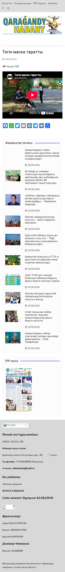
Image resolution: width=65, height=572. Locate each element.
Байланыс (53, 3)
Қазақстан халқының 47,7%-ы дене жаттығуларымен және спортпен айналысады (42, 259)
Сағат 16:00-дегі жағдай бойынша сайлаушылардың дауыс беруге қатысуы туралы (42, 278)
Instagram (8, 8)
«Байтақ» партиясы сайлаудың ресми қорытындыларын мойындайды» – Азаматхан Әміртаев (42, 200)
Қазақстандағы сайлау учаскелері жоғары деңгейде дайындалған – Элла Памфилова (41, 338)
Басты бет (7, 3)
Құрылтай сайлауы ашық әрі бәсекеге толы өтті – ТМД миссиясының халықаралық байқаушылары (41, 240)
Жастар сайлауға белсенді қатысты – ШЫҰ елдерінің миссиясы (40, 220)
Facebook (3, 8)
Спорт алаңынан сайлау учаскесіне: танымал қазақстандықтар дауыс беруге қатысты (38, 316)
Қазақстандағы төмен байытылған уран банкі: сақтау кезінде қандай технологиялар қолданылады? (42, 154)
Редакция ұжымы (22, 3)
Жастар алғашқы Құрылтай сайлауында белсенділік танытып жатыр (40, 296)
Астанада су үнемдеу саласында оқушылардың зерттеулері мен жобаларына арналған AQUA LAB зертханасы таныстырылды (41, 177)
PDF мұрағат (39, 3)
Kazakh (11, 425)
